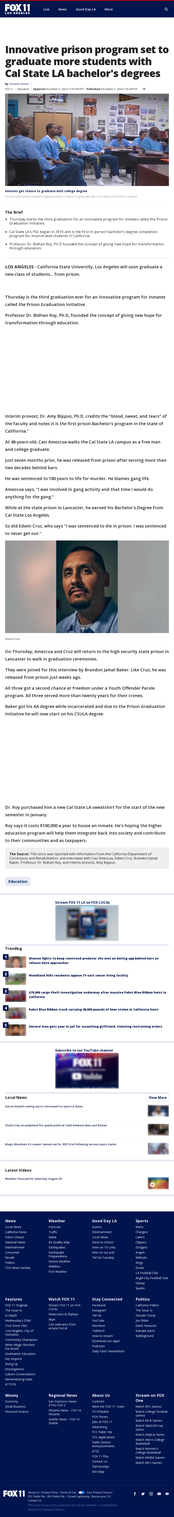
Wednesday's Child (18, 1320)
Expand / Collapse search (166, 9)
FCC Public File (102, 1432)
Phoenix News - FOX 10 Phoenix (65, 1412)
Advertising (99, 1427)
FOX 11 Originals (16, 1305)
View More (158, 1097)
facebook (135, 1493)
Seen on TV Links (104, 1247)
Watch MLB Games (149, 1420)
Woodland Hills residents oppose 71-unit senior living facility (78, 975)
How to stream (102, 1336)
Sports (142, 1220)
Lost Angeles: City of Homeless (19, 1333)
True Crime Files (16, 1326)
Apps (52, 1319)
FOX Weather (58, 1272)
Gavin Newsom (146, 1326)
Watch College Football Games (151, 1413)
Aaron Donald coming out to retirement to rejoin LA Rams (44, 1106)
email (167, 1493)
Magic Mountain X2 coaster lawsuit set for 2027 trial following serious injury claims (60, 1144)
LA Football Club (147, 1273)
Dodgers (141, 1247)
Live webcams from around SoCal (62, 1326)
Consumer (12, 1252)
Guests (97, 1227)
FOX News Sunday (17, 1268)
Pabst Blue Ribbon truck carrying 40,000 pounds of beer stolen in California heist (94, 1009)
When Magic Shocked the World (20, 1347)
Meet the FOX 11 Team (108, 1406)
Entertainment (15, 1247)
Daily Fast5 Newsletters (108, 1351)
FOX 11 (9, 89)
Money (11, 1395)
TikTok (96, 1315)
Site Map (98, 1472)
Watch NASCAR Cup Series (149, 1427)
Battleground (145, 1336)
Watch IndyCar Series (150, 1435)
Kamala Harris (145, 1331)
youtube (159, 1493)
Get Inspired (13, 1359)
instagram (151, 1493)
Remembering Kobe (18, 1379)
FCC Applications (103, 1437)
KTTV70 (10, 1384)
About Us (101, 1395)
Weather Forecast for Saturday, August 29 (33, 1179)
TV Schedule (100, 1412)
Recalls (10, 1257)
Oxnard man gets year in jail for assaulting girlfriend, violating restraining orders (95, 1026)
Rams (139, 1227)
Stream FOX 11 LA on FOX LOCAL (82, 902)
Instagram (99, 1310)
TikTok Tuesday (103, 1257)
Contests (98, 1401)
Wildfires (54, 1266)
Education (23, 89)
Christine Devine (19, 84)
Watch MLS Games (149, 1463)
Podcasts (98, 1346)
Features (13, 1299)
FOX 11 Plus (100, 1456)
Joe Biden (142, 1320)
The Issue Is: (13, 1310)
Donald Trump (146, 1315)
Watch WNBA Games (150, 1458)
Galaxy (140, 1283)
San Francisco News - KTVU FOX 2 (63, 1403)
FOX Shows (100, 1417)
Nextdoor (98, 1326)
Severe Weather (59, 1261)
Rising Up (11, 1364)
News (10, 1220)
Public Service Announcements (103, 1444)
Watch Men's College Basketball (150, 1442)
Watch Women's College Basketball (148, 1450)
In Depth (11, 1315)
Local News (16, 1097)
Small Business (15, 1406)
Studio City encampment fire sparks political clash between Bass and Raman (56, 1125)
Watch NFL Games (148, 1406)
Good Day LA (104, 1220)
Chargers (142, 1232)
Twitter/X (98, 1331)
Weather (57, 1220)
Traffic (53, 1232)
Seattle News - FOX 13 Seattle (64, 1421)
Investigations (14, 1369)
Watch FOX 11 (62, 1299)
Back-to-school (102, 1242)
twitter (143, 1493)
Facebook (99, 1305)
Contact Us (99, 1461)
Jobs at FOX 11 (102, 1422)
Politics (10, 1263)
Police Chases (14, 1237)
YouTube (98, 1320)
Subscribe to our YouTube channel (84, 1050)
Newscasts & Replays (63, 1314)
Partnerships (100, 1466)
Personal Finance (17, 1412)
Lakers (140, 1237)
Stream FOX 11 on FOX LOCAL (64, 1307)
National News (15, 1242)
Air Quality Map (59, 1242)
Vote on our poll (103, 1252)
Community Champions (21, 1340)
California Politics (147, 1305)
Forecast (55, 1227)
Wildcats (141, 1257)
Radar (53, 1237)
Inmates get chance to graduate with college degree (46, 191)
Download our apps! (106, 1341)
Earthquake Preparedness (58, 1254)
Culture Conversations (20, 1374)
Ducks (140, 1268)
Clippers (141, 1242)
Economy (11, 1401)
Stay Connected (107, 1299)
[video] (158, 1183)
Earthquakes (57, 1247)
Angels (140, 1252)
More (109, 9)
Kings (139, 1263)
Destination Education (20, 1354)
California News (16, 1232)
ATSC (96, 1451)
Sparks (140, 1288)
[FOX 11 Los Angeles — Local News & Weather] (19, 9)
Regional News (63, 1395)
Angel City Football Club (152, 1278)
